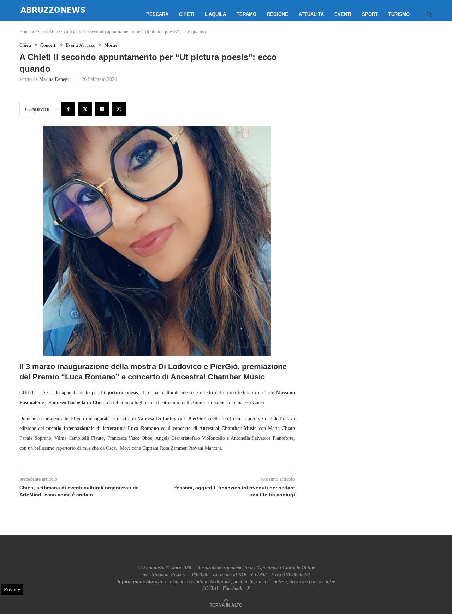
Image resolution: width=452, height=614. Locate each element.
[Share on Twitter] (85, 109)
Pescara (157, 14)
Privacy (12, 589)
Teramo (246, 14)
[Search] (429, 14)
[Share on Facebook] (68, 109)
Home (25, 31)
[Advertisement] (373, 113)
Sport (370, 14)
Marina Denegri (55, 79)
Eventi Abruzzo (50, 31)
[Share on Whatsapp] (119, 109)
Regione (277, 14)
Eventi (342, 14)
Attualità (311, 14)
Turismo (399, 14)
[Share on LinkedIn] (102, 109)
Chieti (186, 14)
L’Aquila (215, 14)
